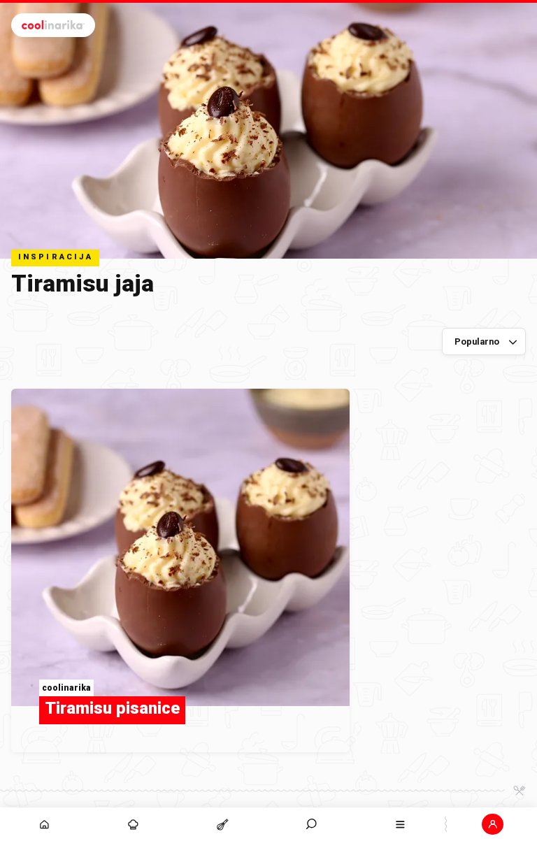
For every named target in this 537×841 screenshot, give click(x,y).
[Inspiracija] (133, 824)
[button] (311, 824)
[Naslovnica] (44, 824)
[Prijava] (492, 824)
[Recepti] (222, 824)
